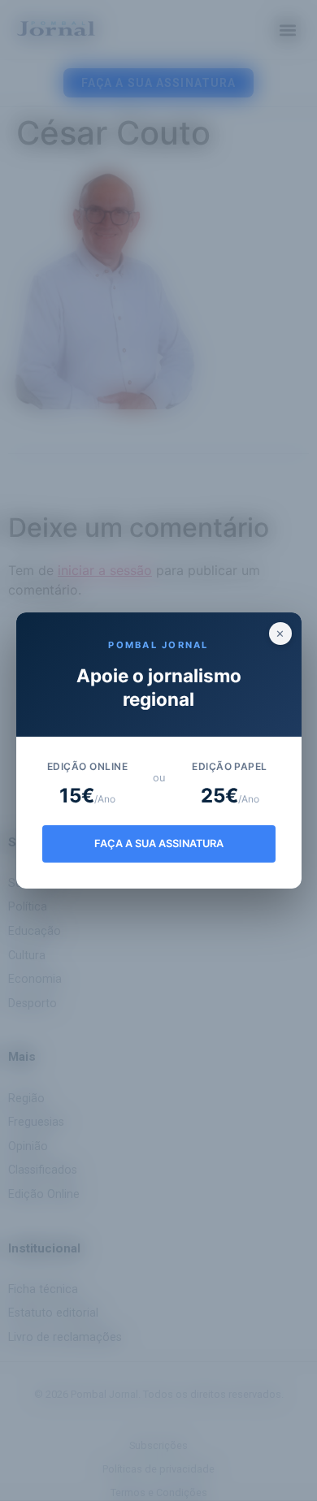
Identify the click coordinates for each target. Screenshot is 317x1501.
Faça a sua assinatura (159, 843)
